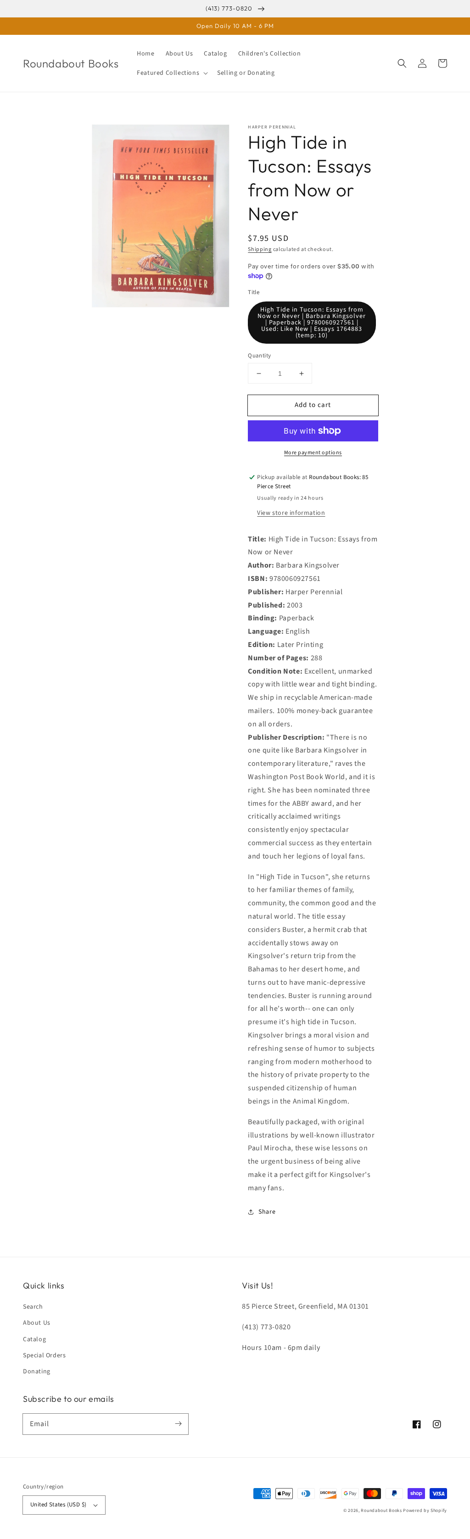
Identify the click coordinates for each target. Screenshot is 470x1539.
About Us (36, 1322)
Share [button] (266, 1211)
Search (33, 1306)
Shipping (260, 249)
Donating (36, 1371)
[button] (171, 73)
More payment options (313, 453)
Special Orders (44, 1355)
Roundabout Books (381, 1510)
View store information (291, 513)
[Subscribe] (178, 1424)
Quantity (259, 355)
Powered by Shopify (425, 1510)
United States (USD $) (58, 1504)
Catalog (34, 1339)
